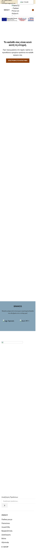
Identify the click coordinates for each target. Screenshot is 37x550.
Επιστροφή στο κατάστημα (17, 60)
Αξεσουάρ (5, 542)
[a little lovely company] (26, 323)
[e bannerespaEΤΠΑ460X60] (18, 19)
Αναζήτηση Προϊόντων (10, 497)
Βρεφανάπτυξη (7, 531)
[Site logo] (16, 10)
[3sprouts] (9, 323)
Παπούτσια (6, 523)
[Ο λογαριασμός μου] (23, 10)
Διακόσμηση (6, 535)
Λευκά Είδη (6, 527)
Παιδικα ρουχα (7, 519)
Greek (26, 2)
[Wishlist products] (27, 10)
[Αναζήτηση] (5, 505)
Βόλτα (4, 539)
